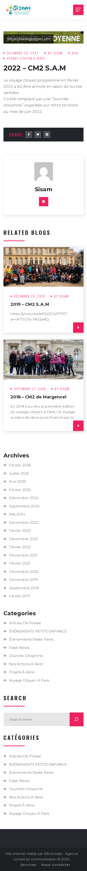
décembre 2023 (23, 522)
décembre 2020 (24, 571)
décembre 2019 (23, 579)
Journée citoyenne (26, 655)
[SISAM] (18, 10)
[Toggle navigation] (78, 10)
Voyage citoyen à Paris (26, 58)
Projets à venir (22, 672)
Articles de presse (25, 623)
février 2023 (20, 530)
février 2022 (20, 547)
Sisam (58, 53)
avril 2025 (17, 481)
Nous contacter (55, 865)
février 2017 (19, 596)
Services (28, 865)
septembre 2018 (24, 588)
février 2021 (19, 563)
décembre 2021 (23, 555)
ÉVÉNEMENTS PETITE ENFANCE (38, 631)
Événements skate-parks (31, 639)
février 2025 (20, 490)
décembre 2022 (23, 539)
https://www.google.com (28, 39)
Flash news (19, 647)
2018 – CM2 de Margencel (38, 397)
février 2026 (20, 465)
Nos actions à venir (26, 664)
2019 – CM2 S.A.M (29, 304)
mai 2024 (17, 514)
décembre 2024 (24, 498)
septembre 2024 (24, 506)
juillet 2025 (19, 473)
